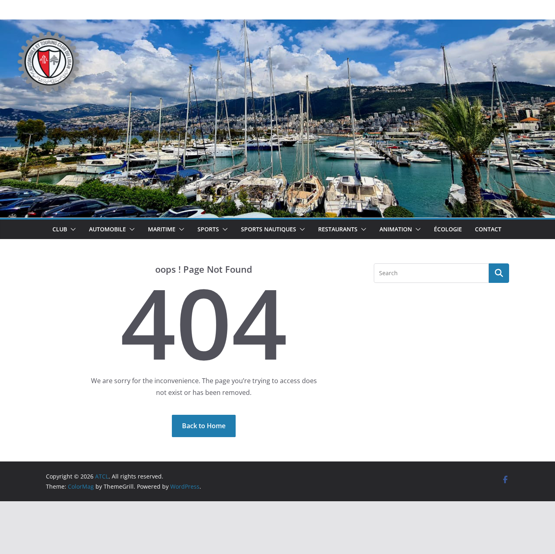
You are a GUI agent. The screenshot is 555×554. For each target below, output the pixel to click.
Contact (488, 229)
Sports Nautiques (268, 229)
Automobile (107, 229)
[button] (71, 229)
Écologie (448, 229)
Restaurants (338, 229)
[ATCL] (277, 25)
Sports (208, 229)
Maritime (162, 229)
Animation (395, 229)
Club (59, 229)
